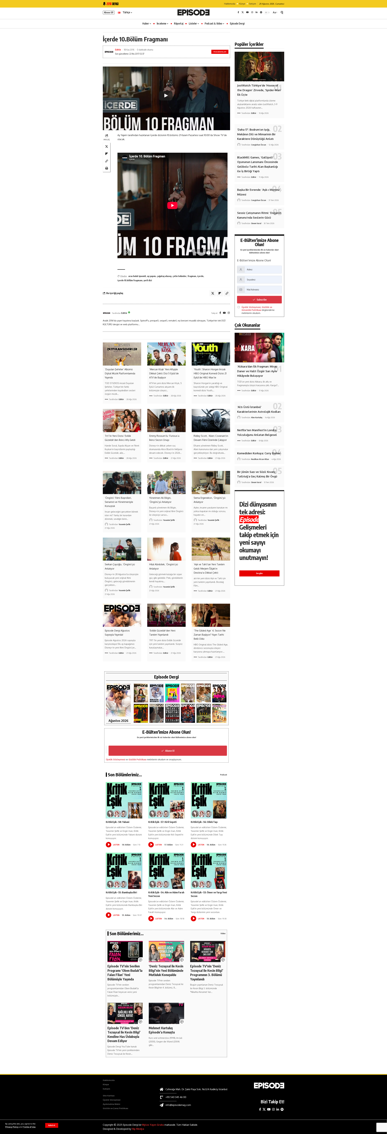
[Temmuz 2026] (141, 693)
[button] (51, 1125)
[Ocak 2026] (172, 713)
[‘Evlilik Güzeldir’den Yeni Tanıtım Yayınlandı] (166, 615)
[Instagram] (252, 12)
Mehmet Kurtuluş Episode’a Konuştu (162, 1030)
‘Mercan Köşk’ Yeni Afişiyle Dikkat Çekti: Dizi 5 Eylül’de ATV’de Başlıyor (164, 373)
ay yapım (151, 276)
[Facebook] (238, 12)
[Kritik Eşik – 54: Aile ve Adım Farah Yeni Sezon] (166, 871)
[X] (242, 12)
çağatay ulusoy (164, 276)
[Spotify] (261, 12)
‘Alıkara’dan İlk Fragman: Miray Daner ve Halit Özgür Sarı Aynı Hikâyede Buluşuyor (257, 371)
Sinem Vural (256, 223)
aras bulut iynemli (137, 276)
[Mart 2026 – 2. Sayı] (219, 693)
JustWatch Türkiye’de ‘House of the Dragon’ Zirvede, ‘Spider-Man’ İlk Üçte (259, 90)
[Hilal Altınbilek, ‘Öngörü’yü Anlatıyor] (166, 549)
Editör (118, 49)
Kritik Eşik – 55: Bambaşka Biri (121, 892)
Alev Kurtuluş (256, 417)
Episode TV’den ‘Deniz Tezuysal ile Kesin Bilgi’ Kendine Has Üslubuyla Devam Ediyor (123, 1034)
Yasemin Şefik (124, 524)
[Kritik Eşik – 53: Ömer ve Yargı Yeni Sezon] (209, 871)
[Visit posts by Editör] (106, 313)
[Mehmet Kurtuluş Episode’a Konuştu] (166, 1013)
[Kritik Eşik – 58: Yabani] (124, 800)
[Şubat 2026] (157, 713)
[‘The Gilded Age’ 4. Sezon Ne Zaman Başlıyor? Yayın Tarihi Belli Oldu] (211, 615)
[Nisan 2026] (204, 693)
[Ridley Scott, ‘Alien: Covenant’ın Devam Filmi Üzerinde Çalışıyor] (211, 420)
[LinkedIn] (256, 12)
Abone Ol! (108, 12)
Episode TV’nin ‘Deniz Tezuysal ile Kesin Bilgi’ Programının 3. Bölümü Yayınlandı (206, 972)
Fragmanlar (219, 52)
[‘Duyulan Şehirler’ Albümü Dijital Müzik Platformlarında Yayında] (122, 353)
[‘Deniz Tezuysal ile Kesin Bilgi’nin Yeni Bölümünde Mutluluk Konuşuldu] (166, 951)
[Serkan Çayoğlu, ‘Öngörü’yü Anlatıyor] (122, 549)
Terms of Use (29, 1127)
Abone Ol (169, 750)
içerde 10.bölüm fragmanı (129, 280)
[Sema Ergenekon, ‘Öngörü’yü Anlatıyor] (211, 482)
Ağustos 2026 (118, 720)
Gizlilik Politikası (137, 759)
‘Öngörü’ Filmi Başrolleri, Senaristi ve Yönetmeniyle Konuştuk (119, 502)
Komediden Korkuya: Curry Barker (259, 453)
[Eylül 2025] (204, 713)
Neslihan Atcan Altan (260, 459)
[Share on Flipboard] (106, 153)
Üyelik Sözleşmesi (115, 759)
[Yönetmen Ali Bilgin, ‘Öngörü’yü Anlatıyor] (166, 482)
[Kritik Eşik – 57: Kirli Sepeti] (166, 800)
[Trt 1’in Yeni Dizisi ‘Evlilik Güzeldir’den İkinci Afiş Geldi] (122, 420)
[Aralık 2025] (188, 713)
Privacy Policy (12, 1127)
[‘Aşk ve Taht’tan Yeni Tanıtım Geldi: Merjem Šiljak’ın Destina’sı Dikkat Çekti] (211, 549)
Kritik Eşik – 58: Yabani (117, 821)
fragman (192, 276)
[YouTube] (247, 12)
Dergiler (259, 573)
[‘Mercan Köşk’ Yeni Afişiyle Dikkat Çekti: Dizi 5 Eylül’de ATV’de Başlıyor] (166, 353)
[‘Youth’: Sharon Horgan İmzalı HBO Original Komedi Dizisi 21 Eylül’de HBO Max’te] (211, 353)
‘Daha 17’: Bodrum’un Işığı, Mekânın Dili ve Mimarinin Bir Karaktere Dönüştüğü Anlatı (256, 134)
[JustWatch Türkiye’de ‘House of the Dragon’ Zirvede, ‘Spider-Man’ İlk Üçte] (259, 66)
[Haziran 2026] (157, 693)
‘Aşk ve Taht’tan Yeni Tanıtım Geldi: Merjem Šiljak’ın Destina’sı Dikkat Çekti (209, 568)
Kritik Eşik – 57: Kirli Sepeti (162, 821)
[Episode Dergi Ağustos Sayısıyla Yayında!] (122, 615)
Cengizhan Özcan (258, 144)
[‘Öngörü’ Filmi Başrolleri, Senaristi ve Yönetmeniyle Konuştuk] (122, 482)
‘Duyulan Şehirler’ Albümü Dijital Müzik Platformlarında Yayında (120, 373)
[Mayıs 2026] (172, 693)
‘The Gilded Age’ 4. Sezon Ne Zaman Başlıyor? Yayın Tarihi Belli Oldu (210, 634)
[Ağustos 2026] (118, 700)
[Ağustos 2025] (219, 713)
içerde (200, 276)
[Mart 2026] (141, 713)
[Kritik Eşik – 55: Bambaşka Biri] (124, 871)
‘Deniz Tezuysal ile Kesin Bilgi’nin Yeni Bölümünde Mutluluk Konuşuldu (166, 970)
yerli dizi (148, 280)
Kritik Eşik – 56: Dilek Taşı (204, 821)
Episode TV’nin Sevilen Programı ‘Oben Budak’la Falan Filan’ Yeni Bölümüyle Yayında (124, 972)
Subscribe (262, 299)
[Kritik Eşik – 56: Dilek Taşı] (209, 800)
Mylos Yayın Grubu (153, 1124)
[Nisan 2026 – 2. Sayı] (188, 693)
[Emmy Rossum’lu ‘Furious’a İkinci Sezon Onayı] (166, 420)
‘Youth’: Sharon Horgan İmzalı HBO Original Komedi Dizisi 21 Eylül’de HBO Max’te (210, 373)
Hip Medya (138, 1128)
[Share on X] (106, 146)
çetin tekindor (179, 276)
